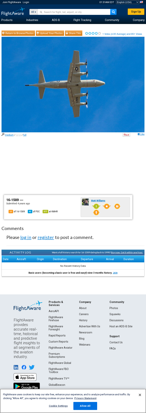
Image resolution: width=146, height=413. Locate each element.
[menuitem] (7, 20)
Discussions (117, 320)
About (82, 308)
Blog (81, 338)
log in (25, 237)
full (24, 135)
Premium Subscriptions (57, 355)
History (83, 320)
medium (9, 135)
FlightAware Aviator (60, 347)
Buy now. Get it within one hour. (127, 252)
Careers (84, 314)
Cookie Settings (58, 405)
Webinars (84, 344)
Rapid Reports (57, 335)
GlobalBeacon (57, 384)
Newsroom (85, 332)
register (46, 237)
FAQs (113, 348)
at (51, 211)
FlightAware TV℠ (59, 378)
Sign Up (136, 11)
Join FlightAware (11, 2)
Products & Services (56, 303)
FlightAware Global (60, 362)
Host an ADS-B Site (121, 326)
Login (26, 2)
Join (115, 273)
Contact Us (116, 342)
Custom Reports (58, 341)
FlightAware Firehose (56, 319)
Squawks (115, 314)
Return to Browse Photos (19, 33)
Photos (114, 308)
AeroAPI (54, 311)
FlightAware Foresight (56, 328)
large (18, 135)
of (34, 211)
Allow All (85, 405)
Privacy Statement (85, 398)
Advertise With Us (89, 326)
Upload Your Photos (51, 33)
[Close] (140, 395)
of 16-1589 (17, 211)
